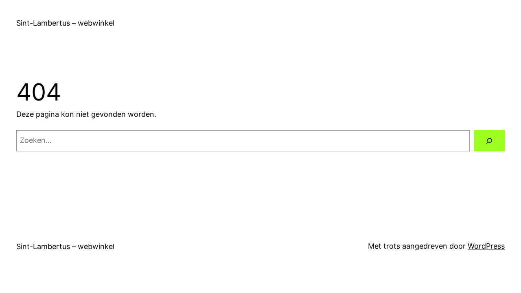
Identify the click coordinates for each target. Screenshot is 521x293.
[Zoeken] (489, 140)
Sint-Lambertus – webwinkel (65, 23)
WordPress (486, 246)
